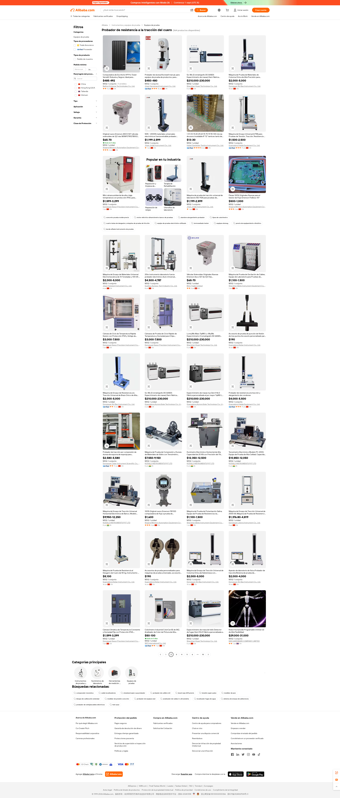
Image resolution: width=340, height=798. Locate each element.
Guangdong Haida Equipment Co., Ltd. (244, 145)
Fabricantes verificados (163, 723)
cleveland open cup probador (134, 693)
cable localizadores (108, 693)
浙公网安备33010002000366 (213, 794)
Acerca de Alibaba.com (86, 718)
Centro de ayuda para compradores (206, 723)
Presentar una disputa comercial (205, 733)
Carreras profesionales (85, 738)
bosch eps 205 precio (186, 693)
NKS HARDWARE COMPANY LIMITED (244, 641)
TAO (190, 786)
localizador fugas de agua (206, 699)
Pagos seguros (120, 723)
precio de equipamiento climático (248, 223)
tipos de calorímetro (220, 217)
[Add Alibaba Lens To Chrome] (114, 774)
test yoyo (115, 705)
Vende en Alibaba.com (240, 723)
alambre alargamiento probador (193, 217)
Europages (208, 786)
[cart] (228, 10)
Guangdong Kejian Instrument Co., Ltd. (244, 345)
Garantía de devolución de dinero (128, 728)
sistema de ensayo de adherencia (236, 699)
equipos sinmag (222, 223)
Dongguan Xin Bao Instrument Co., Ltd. (245, 86)
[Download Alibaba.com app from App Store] (236, 774)
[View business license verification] (194, 794)
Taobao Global (181, 786)
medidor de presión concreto (118, 699)
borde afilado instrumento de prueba (120, 229)
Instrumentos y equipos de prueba (126, 25)
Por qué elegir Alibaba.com (87, 723)
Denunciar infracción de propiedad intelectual (206, 744)
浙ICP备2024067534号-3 (237, 794)
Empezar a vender (238, 728)
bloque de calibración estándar (88, 699)
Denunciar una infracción (202, 751)
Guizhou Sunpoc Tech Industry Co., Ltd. (161, 286)
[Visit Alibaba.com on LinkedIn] (237, 754)
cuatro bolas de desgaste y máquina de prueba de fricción (128, 223)
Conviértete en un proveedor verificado (247, 738)
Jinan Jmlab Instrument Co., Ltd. (158, 145)
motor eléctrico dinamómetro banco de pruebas (155, 217)
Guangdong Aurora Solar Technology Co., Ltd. (163, 404)
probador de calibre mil (161, 693)
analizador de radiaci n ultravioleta (176, 699)
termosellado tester (201, 223)
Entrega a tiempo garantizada (126, 733)
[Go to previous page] (160, 654)
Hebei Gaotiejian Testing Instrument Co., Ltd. (205, 145)
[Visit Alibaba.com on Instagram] (248, 754)
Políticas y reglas (121, 751)
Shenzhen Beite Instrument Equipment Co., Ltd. (247, 286)
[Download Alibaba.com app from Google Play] (255, 774)
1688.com (143, 786)
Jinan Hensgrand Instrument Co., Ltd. (160, 86)
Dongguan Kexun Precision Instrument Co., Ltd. (121, 207)
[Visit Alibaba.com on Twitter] (243, 754)
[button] (191, 10)
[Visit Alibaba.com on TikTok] (259, 754)
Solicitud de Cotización (162, 728)
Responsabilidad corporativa (87, 733)
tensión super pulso (209, 693)
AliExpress (132, 786)
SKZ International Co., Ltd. (155, 643)
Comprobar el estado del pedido (244, 733)
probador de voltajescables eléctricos (90, 705)
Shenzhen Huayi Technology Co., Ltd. (202, 86)
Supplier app (186, 774)
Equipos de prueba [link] (152, 25)
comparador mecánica (85, 693)
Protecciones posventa (124, 738)
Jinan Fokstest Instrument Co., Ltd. (117, 286)
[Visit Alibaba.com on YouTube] (253, 754)
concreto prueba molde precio (117, 217)
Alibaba (105, 25)
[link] (336, 772)
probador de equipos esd (146, 699)
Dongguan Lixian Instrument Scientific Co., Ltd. (121, 463)
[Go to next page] (208, 654)
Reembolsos (197, 738)
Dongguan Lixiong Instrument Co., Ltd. (244, 523)
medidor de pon (230, 693)
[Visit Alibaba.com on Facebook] (232, 754)
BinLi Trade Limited (195, 286)
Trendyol (198, 786)
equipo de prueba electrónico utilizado (171, 223)
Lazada (170, 786)
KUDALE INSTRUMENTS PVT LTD (158, 463)
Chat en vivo (197, 728)
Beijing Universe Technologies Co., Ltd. (119, 86)
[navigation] (85, 340)
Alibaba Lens (88, 774)
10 (203, 654)
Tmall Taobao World (157, 786)
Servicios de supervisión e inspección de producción (130, 744)
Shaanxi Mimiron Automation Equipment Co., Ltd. (121, 147)
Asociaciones (236, 743)
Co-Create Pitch (82, 728)
